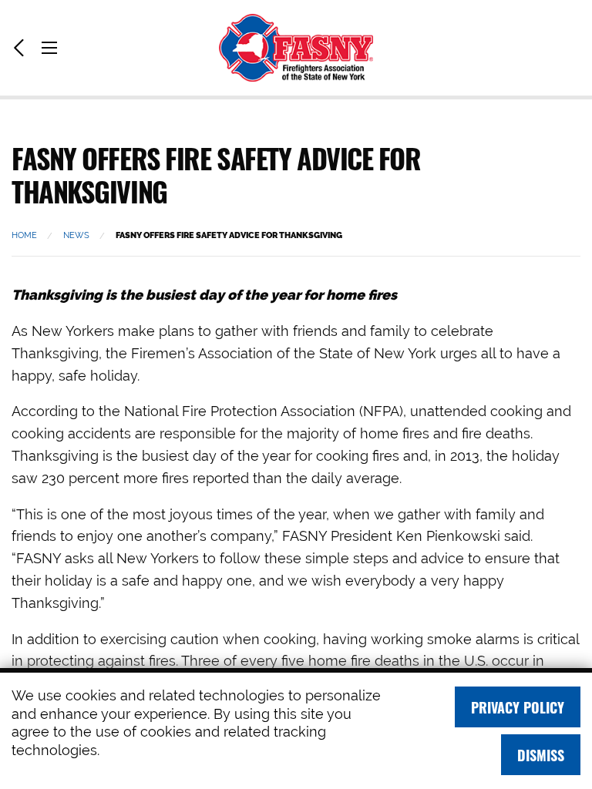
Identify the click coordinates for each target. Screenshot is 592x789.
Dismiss (540, 755)
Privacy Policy (517, 707)
